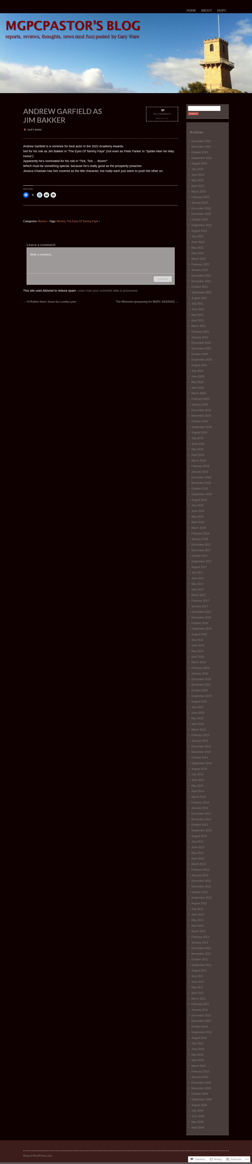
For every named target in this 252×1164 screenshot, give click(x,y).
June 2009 (197, 1116)
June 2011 (197, 981)
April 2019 (197, 454)
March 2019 (198, 460)
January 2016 (199, 673)
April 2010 (197, 1060)
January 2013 (199, 875)
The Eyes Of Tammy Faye (82, 221)
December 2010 (201, 1015)
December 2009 (201, 1082)
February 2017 (200, 600)
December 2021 (201, 275)
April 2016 (197, 656)
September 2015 (201, 695)
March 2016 (198, 662)
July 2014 (197, 774)
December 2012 (201, 880)
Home (191, 10)
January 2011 (199, 1009)
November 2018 (201, 482)
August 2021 (199, 298)
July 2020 (197, 370)
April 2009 (197, 1127)
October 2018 (199, 488)
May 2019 (197, 449)
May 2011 (197, 987)
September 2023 (201, 157)
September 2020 (201, 359)
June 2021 (197, 309)
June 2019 (197, 443)
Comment (162, 279)
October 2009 (199, 1093)
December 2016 (201, 611)
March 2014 (198, 796)
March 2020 (198, 393)
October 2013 (199, 824)
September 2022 (201, 225)
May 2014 (197, 785)
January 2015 (199, 740)
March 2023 (198, 191)
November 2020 (201, 348)
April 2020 (197, 387)
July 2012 (197, 908)
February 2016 (200, 667)
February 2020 (200, 398)
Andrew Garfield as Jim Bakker (62, 115)
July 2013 (197, 841)
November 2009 (201, 1088)
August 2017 (199, 567)
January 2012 (199, 942)
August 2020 (199, 365)
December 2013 (201, 813)
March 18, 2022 (162, 118)
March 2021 (198, 325)
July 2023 (197, 169)
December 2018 (201, 477)
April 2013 (197, 858)
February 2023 (200, 197)
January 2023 (199, 202)
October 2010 (199, 1026)
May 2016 (197, 651)
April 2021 (197, 320)
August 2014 (199, 768)
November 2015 (201, 684)
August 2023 (199, 163)
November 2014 (201, 751)
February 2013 (200, 869)
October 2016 (199, 623)
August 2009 (199, 1105)
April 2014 (197, 791)
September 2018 (201, 494)
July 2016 (197, 639)
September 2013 (201, 830)
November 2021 (201, 281)
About (206, 10)
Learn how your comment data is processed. (107, 290)
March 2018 (198, 527)
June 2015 (197, 712)
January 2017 (199, 606)
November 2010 (201, 1020)
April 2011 (197, 992)
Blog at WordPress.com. (37, 1155)
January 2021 (199, 337)
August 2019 (199, 432)
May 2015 (197, 718)
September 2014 (201, 763)
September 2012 (201, 897)
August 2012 (199, 903)
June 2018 (197, 510)
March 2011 (198, 998)
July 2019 (197, 438)
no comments (162, 114)
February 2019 (200, 466)
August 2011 (199, 970)
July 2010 (197, 1043)
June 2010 (197, 1048)
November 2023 (201, 146)
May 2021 (197, 314)
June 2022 (197, 241)
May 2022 (197, 247)
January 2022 (199, 269)
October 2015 (199, 690)
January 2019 (199, 471)
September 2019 (201, 426)
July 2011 (197, 976)
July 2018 (197, 505)
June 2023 (197, 174)
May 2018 (197, 516)
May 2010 (197, 1054)
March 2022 (198, 258)
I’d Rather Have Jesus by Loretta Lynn (49, 301)
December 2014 (201, 746)
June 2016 (197, 645)
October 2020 (199, 354)
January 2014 (199, 807)
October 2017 (199, 555)
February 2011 (200, 1004)
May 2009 (197, 1121)
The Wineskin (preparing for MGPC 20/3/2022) (147, 301)
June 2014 (197, 779)
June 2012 (197, 914)
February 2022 (200, 264)
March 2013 (198, 863)
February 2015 (200, 735)
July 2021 (197, 303)
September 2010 (201, 1032)
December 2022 (201, 208)
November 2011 (201, 953)
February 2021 (200, 331)
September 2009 (201, 1099)
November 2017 (201, 550)
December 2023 (201, 141)
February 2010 (200, 1071)
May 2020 (197, 382)
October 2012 (199, 892)
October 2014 (199, 757)
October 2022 (199, 219)
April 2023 (197, 185)
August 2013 (199, 836)
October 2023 (199, 152)
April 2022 (197, 253)
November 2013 (201, 819)
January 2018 (199, 538)
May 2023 (197, 180)
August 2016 (199, 634)
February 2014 (200, 802)
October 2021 (199, 286)
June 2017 (197, 578)
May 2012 (197, 920)
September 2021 (201, 292)
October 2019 (199, 421)
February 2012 (200, 936)
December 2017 (201, 544)
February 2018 (200, 533)
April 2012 (197, 925)
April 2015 (197, 723)
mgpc (221, 10)
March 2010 (198, 1065)
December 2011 (201, 948)
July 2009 (197, 1110)
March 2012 (198, 931)
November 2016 (201, 617)
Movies (42, 221)
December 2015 (201, 679)
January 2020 (199, 404)
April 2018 (197, 522)
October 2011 (199, 959)
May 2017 (197, 583)
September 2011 (201, 964)
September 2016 (201, 628)
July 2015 (197, 707)
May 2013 (197, 852)
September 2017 (201, 561)
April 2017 (197, 589)
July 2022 (197, 236)
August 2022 (199, 230)
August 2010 (199, 1037)
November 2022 (201, 213)
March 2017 (198, 594)
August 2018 (199, 499)
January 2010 (199, 1076)
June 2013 (197, 847)
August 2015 (199, 701)
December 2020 (201, 342)
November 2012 (201, 886)
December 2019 (201, 410)
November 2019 (201, 415)
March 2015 (198, 729)
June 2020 (197, 376)
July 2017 (197, 572)
